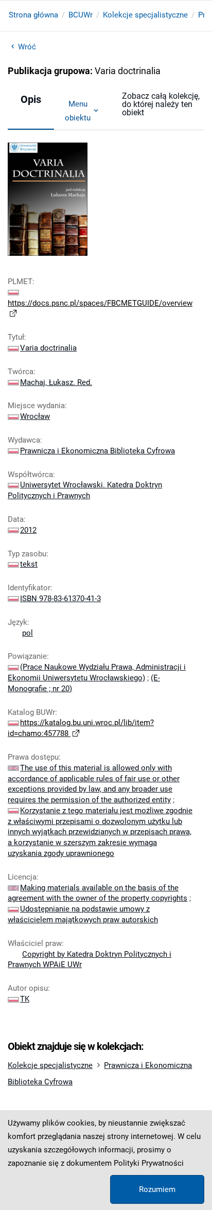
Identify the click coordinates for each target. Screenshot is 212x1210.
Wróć (27, 46)
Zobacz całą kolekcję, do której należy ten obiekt (161, 104)
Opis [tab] (31, 99)
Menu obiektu (78, 110)
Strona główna (33, 15)
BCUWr (80, 15)
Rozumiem (157, 1189)
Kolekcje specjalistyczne (145, 15)
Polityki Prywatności (149, 1163)
